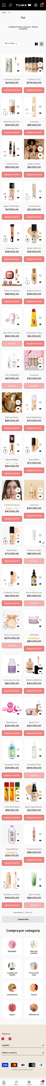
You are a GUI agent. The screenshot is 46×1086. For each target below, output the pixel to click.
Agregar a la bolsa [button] (12, 90)
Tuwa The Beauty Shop (25, 1070)
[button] (10, 5)
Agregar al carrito (34, 90)
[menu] (4, 5)
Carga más (23, 919)
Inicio (4, 12)
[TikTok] (10, 1039)
